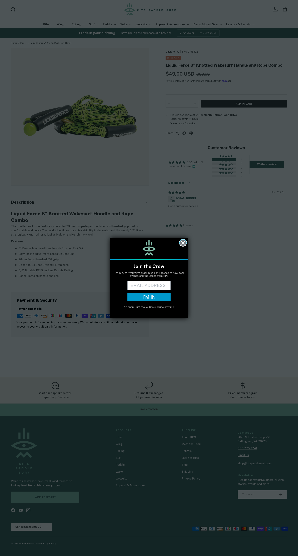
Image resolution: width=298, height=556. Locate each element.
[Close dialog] (183, 242)
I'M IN (149, 297)
